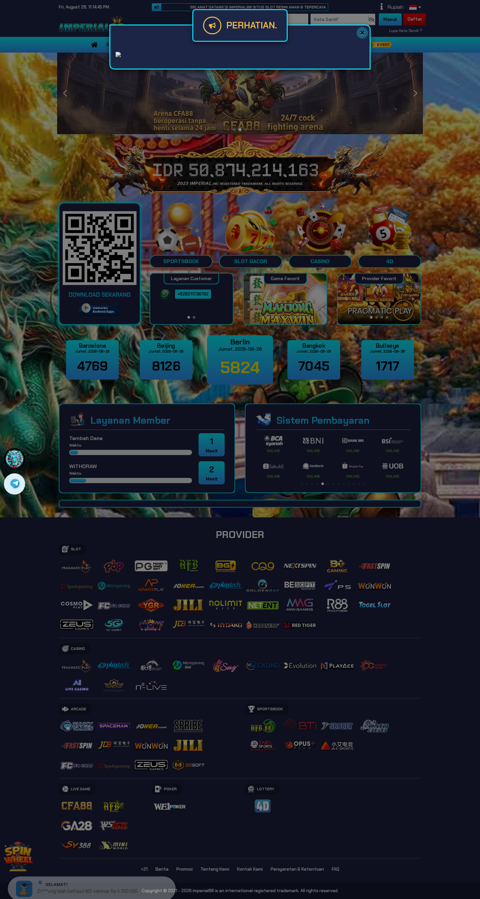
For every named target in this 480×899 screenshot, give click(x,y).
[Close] (362, 33)
